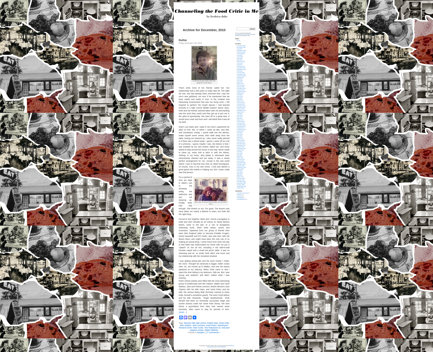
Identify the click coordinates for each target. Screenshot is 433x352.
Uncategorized (241, 199)
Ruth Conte (198, 328)
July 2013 (239, 113)
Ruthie (183, 40)
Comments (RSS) (221, 346)
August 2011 (240, 150)
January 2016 (240, 72)
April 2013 (239, 118)
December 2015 (241, 74)
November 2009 (241, 183)
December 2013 (241, 105)
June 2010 (240, 172)
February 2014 (241, 102)
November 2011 (241, 145)
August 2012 (240, 131)
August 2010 (240, 169)
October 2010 (240, 165)
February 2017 (241, 66)
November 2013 (241, 107)
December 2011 (241, 143)
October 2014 (240, 90)
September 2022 (241, 50)
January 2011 (240, 161)
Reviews (239, 196)
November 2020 (241, 52)
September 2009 (241, 186)
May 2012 (239, 135)
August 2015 (240, 77)
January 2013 (240, 123)
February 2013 (241, 121)
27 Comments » (213, 332)
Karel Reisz (211, 325)
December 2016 (241, 67)
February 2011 (241, 159)
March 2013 (240, 120)
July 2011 (239, 151)
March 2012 (240, 139)
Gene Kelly (224, 323)
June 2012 (240, 134)
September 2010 (241, 167)
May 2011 (239, 154)
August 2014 (240, 93)
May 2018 (239, 60)
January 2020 (240, 53)
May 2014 (239, 97)
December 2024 (241, 47)
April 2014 (239, 99)
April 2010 (239, 175)
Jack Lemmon (198, 325)
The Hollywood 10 (212, 328)
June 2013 (240, 115)
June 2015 (240, 80)
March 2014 (240, 101)
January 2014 (240, 104)
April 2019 (239, 58)
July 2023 (239, 49)
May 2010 (239, 173)
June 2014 (240, 96)
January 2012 (240, 142)
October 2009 (240, 184)
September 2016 (241, 69)
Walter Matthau (211, 330)
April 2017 (239, 64)
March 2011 (240, 158)
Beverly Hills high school (195, 323)
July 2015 (239, 79)
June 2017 (240, 63)
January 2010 (240, 180)
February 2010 (241, 178)
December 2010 (241, 162)
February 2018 (241, 61)
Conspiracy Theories (242, 193)
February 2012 (241, 140)
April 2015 (239, 82)
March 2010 (240, 176)
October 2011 (240, 146)
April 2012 (239, 137)
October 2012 (240, 128)
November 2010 (241, 164)
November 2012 (241, 126)
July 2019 (239, 55)
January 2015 (240, 86)
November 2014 (241, 88)
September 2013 (241, 110)
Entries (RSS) (210, 346)
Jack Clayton (185, 325)
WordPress (231, 345)
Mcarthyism (223, 325)
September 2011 (241, 148)
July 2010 (239, 170)
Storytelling (240, 197)
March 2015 (240, 83)
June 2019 (240, 56)
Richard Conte (185, 328)
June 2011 (240, 153)
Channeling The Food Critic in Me (243, 34)
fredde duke (212, 323)
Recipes (200, 332)
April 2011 (239, 156)
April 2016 (239, 71)
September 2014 (241, 91)
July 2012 (239, 132)
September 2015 (241, 75)
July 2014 (239, 94)
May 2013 (239, 116)
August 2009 (240, 188)
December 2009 (241, 181)
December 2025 (241, 45)
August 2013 (240, 112)
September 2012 (241, 129)
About (238, 40)
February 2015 (241, 85)
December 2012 (241, 124)
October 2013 (240, 109)
